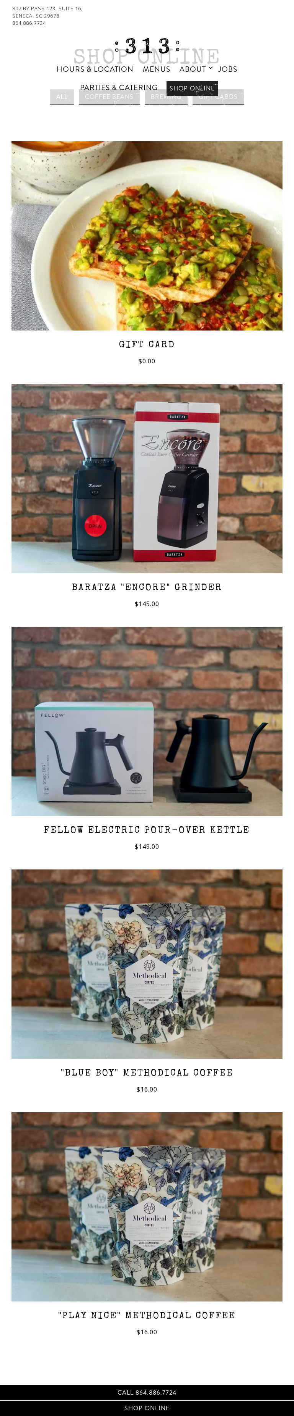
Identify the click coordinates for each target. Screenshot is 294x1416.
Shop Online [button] (192, 88)
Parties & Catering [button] (119, 87)
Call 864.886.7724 (147, 1392)
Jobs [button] (227, 69)
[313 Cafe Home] (147, 45)
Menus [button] (156, 69)
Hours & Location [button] (95, 69)
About (194, 69)
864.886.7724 (29, 22)
